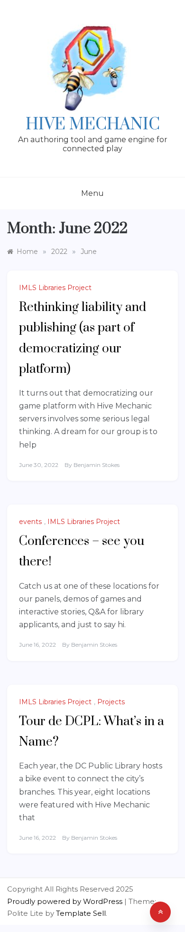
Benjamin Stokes (97, 464)
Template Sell (81, 913)
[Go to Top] (160, 912)
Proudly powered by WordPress (65, 901)
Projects (111, 702)
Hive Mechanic (93, 124)
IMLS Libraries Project (55, 287)
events (30, 521)
